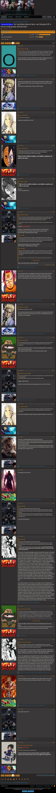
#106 (53, 211)
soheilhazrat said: (22, 307)
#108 (53, 304)
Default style (5, 786)
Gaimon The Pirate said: (24, 373)
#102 (53, 79)
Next (17, 43)
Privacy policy (47, 786)
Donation (10, 17)
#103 (53, 112)
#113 (53, 470)
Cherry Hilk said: (22, 115)
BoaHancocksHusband (9, 234)
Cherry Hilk (9, 101)
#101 (53, 46)
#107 (53, 271)
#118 (53, 676)
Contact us (32, 786)
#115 (53, 536)
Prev (3, 43)
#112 (53, 436)
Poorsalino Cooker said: (24, 609)
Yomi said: (21, 248)
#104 (53, 145)
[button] (13, 16)
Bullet (8, 459)
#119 (53, 709)
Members (26, 17)
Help (52, 786)
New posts (3, 19)
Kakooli (9, 764)
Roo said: (21, 235)
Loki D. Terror (8, 698)
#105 (53, 178)
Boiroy (3, 29)
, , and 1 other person (34, 672)
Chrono (9, 492)
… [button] (7, 43)
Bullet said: (21, 506)
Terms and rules (39, 786)
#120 (53, 742)
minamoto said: (22, 181)
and (28, 75)
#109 (53, 337)
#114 (53, 503)
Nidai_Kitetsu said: (23, 49)
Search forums (9, 19)
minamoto (9, 167)
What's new (18, 17)
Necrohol (8, 293)
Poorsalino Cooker (9, 558)
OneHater (9, 68)
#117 (53, 639)
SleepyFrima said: (22, 214)
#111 (53, 403)
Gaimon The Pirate (9, 359)
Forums (4, 17)
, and (32, 333)
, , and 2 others (30, 108)
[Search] (54, 16)
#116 (53, 606)
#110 (53, 370)
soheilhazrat (8, 134)
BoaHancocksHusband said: (25, 745)
